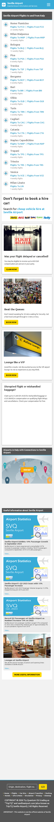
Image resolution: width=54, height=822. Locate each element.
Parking (48, 793)
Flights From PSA (35, 59)
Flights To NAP (17, 144)
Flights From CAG (35, 122)
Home (6, 793)
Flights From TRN (35, 112)
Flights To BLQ (17, 48)
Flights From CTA (35, 133)
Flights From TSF (35, 69)
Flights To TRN (17, 112)
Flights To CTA (17, 133)
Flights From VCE (35, 175)
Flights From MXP (36, 37)
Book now (11, 322)
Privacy (39, 795)
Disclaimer (29, 795)
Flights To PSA (17, 59)
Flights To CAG (17, 122)
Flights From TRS (35, 165)
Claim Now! (11, 269)
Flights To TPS (17, 154)
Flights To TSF (17, 69)
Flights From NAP (35, 144)
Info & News (17, 795)
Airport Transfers (36, 793)
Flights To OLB (17, 101)
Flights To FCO (17, 27)
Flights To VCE (17, 175)
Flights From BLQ (35, 48)
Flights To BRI (17, 90)
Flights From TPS (35, 154)
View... (7, 554)
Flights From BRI (34, 90)
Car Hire (23, 793)
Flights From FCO (35, 27)
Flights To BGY (17, 80)
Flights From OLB (35, 101)
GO (43, 786)
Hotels (7, 795)
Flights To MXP (17, 37)
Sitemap (47, 795)
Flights (14, 793)
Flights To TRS (17, 165)
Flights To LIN (17, 186)
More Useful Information (27, 675)
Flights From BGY (35, 80)
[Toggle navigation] (48, 4)
